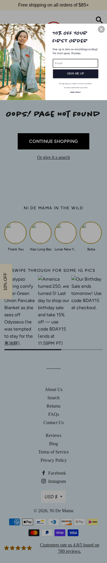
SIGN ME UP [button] (75, 73)
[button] (101, 29)
